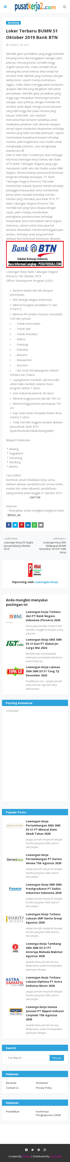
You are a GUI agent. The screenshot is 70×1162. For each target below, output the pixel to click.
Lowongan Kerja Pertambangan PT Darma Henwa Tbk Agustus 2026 (44, 859)
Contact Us (12, 1088)
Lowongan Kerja (46, 582)
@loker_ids (14, 515)
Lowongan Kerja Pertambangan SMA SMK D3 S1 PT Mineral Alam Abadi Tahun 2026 (43, 827)
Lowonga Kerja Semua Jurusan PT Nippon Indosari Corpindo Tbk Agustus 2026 (45, 1013)
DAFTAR (35, 497)
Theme (26, 1156)
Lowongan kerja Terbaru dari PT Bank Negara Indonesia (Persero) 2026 (43, 616)
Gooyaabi (56, 1156)
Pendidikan (12, 1111)
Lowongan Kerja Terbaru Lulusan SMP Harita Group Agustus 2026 (44, 918)
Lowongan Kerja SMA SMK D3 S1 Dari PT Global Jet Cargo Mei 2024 (44, 644)
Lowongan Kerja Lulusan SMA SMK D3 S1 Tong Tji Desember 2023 (43, 671)
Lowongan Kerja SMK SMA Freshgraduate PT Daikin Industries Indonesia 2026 (44, 889)
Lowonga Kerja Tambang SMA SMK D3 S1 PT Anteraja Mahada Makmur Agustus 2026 (44, 950)
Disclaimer (42, 1083)
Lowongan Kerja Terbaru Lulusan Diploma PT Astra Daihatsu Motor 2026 (44, 982)
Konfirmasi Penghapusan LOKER (48, 1113)
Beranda (11, 1083)
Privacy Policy (44, 1088)
